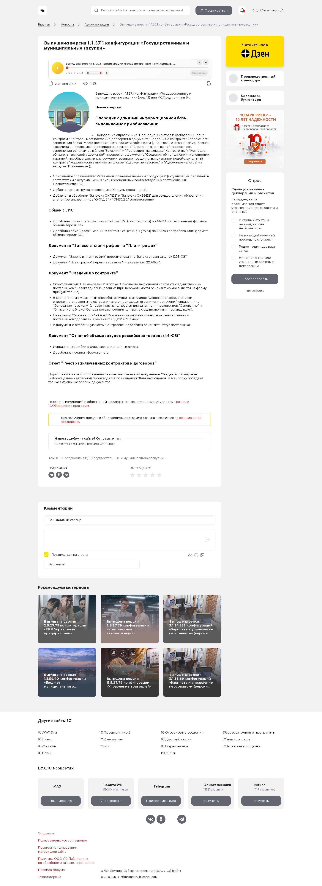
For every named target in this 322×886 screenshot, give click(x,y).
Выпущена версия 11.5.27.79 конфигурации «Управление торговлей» (129, 682)
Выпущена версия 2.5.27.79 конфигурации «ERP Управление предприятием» (65, 627)
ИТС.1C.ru (168, 753)
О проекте (46, 833)
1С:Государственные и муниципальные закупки (126, 458)
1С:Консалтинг (112, 739)
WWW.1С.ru (47, 732)
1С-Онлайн (47, 746)
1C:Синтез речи (199, 73)
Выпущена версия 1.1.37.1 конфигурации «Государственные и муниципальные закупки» (128, 63)
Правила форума (51, 870)
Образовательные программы (248, 732)
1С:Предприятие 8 (73, 458)
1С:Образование (175, 746)
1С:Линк (44, 739)
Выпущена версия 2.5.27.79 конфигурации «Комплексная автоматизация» (128, 627)
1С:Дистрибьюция (176, 739)
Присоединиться (161, 801)
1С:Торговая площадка (241, 746)
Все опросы (255, 291)
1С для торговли (236, 739)
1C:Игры (44, 753)
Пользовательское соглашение (62, 840)
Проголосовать (255, 279)
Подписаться (216, 10)
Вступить (211, 801)
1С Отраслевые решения (182, 732)
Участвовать (110, 801)
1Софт (104, 746)
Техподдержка (49, 877)
